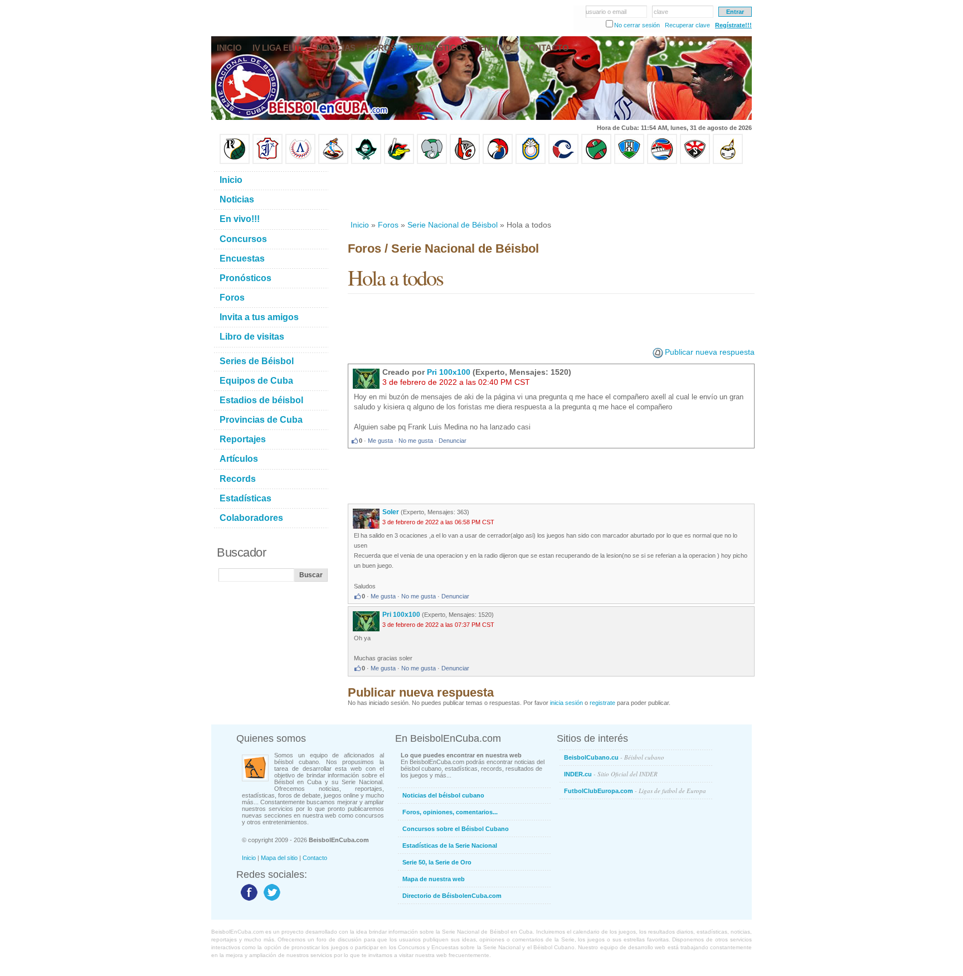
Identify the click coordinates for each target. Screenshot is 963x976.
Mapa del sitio (279, 857)
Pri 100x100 (448, 372)
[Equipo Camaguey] (563, 161)
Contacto (315, 857)
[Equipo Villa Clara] (465, 161)
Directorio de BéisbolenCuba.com (452, 895)
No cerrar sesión (637, 25)
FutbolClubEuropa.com (635, 790)
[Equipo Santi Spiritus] (498, 161)
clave (661, 11)
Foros (388, 224)
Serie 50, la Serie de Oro (436, 862)
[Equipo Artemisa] (300, 161)
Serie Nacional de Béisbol (452, 224)
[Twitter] (270, 900)
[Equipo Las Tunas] (596, 161)
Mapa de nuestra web (433, 879)
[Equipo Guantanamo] (728, 161)
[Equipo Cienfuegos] (432, 161)
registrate (602, 702)
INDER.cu (611, 774)
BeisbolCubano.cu (614, 757)
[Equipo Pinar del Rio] (235, 161)
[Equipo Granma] (662, 161)
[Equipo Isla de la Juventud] (366, 161)
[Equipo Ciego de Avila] (530, 161)
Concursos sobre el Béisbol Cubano (455, 828)
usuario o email (606, 11)
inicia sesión (566, 702)
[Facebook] (247, 900)
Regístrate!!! (733, 25)
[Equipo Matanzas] (399, 161)
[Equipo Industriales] (267, 161)
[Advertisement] (550, 192)
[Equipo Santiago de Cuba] (695, 161)
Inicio (360, 224)
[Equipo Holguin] (629, 161)
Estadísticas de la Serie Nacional (449, 845)
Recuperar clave (687, 25)
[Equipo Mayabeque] (333, 161)
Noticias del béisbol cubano (443, 795)
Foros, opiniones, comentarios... (450, 812)
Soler (390, 512)
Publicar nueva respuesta (710, 351)
